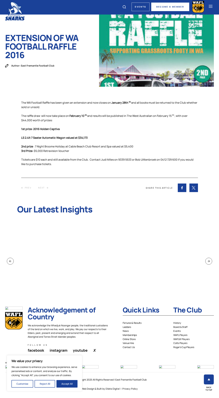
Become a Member (170, 6)
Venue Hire (128, 343)
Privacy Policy (130, 388)
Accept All (67, 383)
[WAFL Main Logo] (198, 7)
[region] (44, 373)
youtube (80, 350)
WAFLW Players (181, 339)
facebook (36, 350)
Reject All (45, 383)
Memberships (130, 335)
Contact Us (129, 347)
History (177, 322)
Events (140, 6)
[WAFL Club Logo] (15, 10)
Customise (22, 383)
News (126, 330)
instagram (58, 350)
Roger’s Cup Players (183, 347)
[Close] (78, 358)
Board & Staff (180, 327)
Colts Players (180, 343)
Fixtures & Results (132, 322)
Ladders (127, 327)
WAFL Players (180, 335)
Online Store (129, 339)
